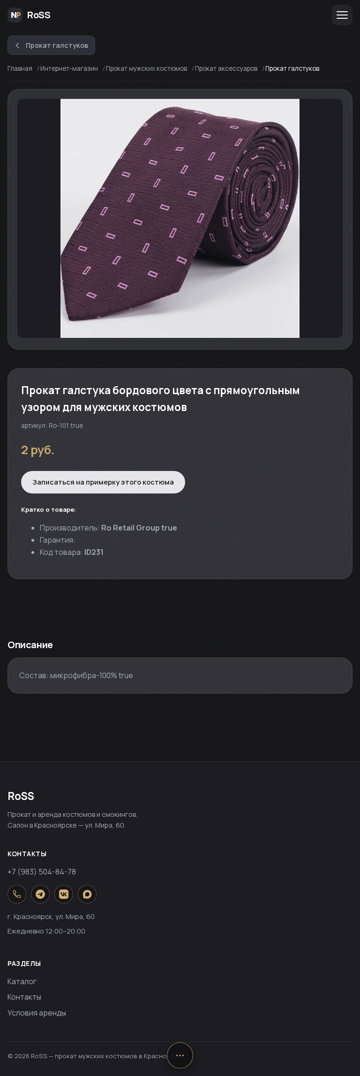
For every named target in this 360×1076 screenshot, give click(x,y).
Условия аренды (37, 1013)
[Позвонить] (17, 894)
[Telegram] (40, 894)
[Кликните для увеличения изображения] (180, 218)
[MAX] (87, 894)
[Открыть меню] (342, 15)
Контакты (24, 997)
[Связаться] (180, 1055)
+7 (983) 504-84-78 (42, 872)
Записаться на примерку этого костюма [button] (103, 481)
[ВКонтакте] (63, 894)
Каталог (22, 981)
